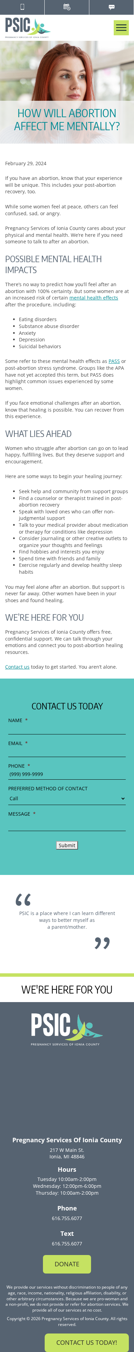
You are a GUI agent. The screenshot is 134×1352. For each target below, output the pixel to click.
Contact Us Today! (86, 1342)
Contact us (17, 666)
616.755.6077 (67, 1218)
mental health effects (93, 297)
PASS (114, 361)
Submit (67, 845)
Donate (67, 1264)
